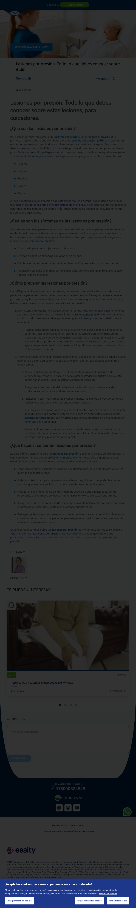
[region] (68, 893)
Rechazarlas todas (118, 900)
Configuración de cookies (19, 900)
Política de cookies (108, 893)
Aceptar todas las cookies (89, 900)
